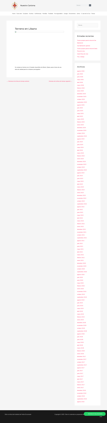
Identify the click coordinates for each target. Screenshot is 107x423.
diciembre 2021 (81, 229)
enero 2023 (80, 192)
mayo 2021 (80, 249)
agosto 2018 (80, 334)
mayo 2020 (80, 283)
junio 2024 (80, 144)
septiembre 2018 (82, 331)
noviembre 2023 (81, 164)
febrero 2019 (81, 317)
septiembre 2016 (82, 399)
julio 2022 (80, 209)
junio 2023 (80, 178)
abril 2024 (80, 150)
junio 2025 (80, 111)
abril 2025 (80, 116)
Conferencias (37, 13)
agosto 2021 (80, 241)
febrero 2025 (81, 122)
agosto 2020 (80, 274)
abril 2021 (80, 252)
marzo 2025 (80, 119)
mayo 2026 (80, 79)
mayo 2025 (80, 113)
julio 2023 (80, 176)
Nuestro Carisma (27, 5)
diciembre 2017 (81, 356)
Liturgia (66, 13)
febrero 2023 (81, 190)
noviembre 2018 (81, 325)
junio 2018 (80, 339)
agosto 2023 (80, 173)
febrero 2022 (81, 224)
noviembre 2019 (81, 291)
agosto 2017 (80, 368)
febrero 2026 (81, 88)
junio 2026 (80, 77)
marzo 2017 (80, 382)
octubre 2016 (81, 396)
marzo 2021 (80, 255)
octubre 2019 (81, 294)
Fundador (50, 13)
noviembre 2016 (81, 393)
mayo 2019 (80, 308)
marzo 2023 (80, 187)
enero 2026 (80, 91)
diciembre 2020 (81, 263)
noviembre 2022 (81, 198)
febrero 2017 (81, 385)
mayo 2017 (80, 376)
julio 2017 (80, 371)
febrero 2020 (81, 286)
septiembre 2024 (82, 136)
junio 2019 (80, 306)
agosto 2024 (80, 139)
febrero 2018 (81, 351)
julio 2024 (80, 142)
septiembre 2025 (82, 102)
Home (14, 13)
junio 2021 (80, 246)
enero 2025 (80, 125)
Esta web (19, 13)
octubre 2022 (81, 201)
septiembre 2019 (82, 297)
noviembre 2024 (81, 130)
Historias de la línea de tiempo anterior (18, 81)
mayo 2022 (80, 215)
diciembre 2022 (81, 195)
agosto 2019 (80, 300)
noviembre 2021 (81, 232)
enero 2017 (80, 387)
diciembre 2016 (81, 390)
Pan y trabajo (80, 57)
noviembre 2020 (81, 266)
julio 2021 (80, 243)
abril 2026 (80, 82)
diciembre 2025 (81, 94)
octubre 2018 (81, 328)
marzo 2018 (80, 348)
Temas (93, 13)
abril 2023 (80, 184)
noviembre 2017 (81, 359)
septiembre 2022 (82, 204)
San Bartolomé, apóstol (83, 46)
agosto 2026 (80, 71)
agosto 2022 (80, 207)
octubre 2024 (81, 133)
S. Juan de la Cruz (85, 13)
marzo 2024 (80, 153)
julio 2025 (80, 108)
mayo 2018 (80, 342)
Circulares (25, 13)
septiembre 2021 (82, 238)
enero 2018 (80, 354)
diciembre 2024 (81, 127)
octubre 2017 (81, 362)
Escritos (31, 13)
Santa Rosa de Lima (82, 54)
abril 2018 (80, 345)
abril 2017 (80, 379)
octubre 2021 (81, 235)
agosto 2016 (80, 402)
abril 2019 (80, 311)
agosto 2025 (80, 105)
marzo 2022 (80, 221)
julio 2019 (80, 303)
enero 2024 (80, 159)
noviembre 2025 (81, 96)
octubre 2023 (81, 167)
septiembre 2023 (82, 170)
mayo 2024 (80, 147)
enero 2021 (80, 260)
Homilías (44, 13)
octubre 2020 (81, 269)
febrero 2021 (81, 257)
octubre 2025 (81, 99)
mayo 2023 (80, 181)
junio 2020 (80, 280)
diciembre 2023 (81, 161)
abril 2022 (80, 218)
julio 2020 (80, 277)
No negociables (58, 13)
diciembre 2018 (81, 322)
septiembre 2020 (82, 272)
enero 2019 (80, 320)
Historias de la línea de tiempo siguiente (60, 81)
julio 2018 (80, 337)
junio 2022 (80, 212)
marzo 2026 (80, 85)
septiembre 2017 (82, 365)
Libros (78, 13)
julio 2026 (80, 74)
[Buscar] (90, 5)
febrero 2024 (81, 156)
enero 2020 (80, 289)
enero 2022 (80, 226)
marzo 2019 (80, 314)
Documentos (72, 13)
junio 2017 (80, 373)
